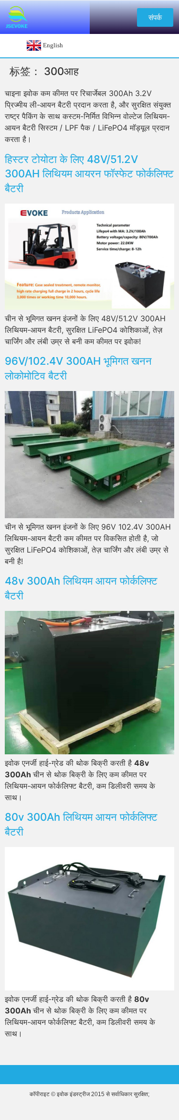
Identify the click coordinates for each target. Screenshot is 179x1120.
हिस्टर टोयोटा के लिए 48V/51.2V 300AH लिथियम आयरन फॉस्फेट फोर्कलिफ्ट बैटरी (89, 174)
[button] (155, 17)
